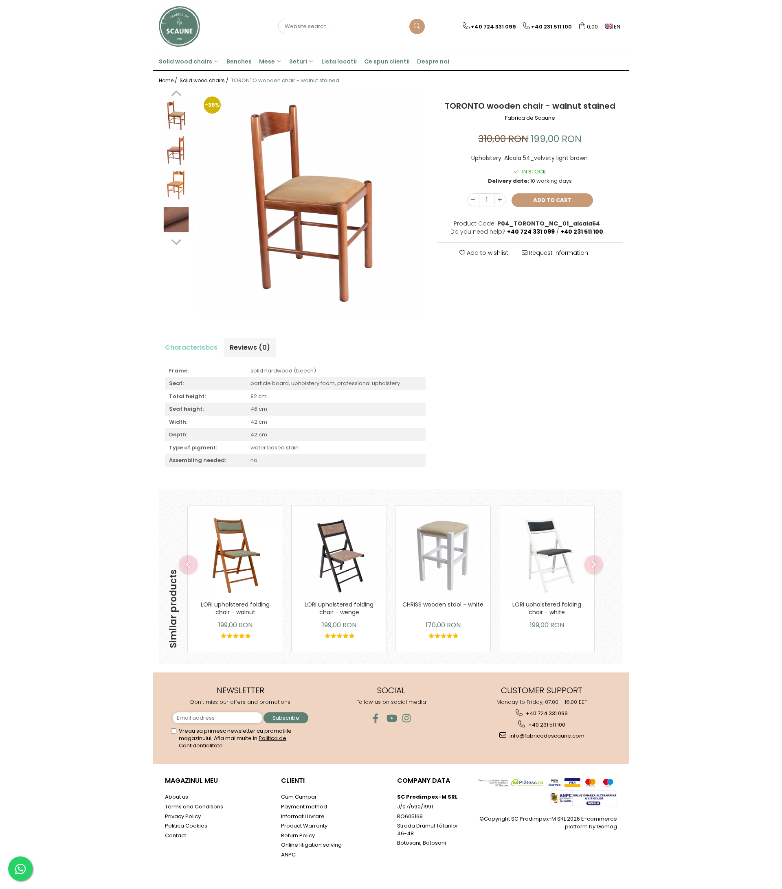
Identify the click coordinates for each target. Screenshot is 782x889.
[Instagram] (407, 718)
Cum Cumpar (299, 797)
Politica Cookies (186, 826)
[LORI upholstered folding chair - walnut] (235, 555)
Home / (168, 80)
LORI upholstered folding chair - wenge (339, 608)
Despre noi (433, 61)
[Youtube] (391, 718)
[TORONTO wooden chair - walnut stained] (311, 204)
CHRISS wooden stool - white (442, 605)
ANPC (288, 854)
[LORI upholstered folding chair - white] (546, 555)
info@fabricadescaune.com (546, 736)
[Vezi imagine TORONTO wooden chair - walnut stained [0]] (176, 116)
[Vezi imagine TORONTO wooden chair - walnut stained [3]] (176, 219)
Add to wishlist (486, 253)
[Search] (417, 26)
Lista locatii (339, 61)
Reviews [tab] (250, 347)
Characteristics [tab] (191, 347)
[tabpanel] (311, 204)
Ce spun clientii (387, 61)
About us (176, 797)
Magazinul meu (191, 780)
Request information (557, 253)
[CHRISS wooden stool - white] (443, 555)
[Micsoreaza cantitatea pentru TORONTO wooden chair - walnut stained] (473, 199)
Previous (176, 94)
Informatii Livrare (303, 816)
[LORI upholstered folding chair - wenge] (339, 555)
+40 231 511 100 (546, 725)
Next (176, 241)
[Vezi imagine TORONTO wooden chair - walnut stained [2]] (176, 185)
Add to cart (552, 200)
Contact (175, 835)
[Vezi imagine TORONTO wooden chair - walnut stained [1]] (176, 150)
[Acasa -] (199, 26)
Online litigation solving (311, 845)
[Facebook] (376, 718)
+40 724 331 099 (546, 713)
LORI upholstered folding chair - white (546, 608)
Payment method (304, 806)
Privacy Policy (183, 816)
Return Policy (298, 835)
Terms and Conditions (194, 806)
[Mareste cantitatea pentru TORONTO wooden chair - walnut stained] (500, 199)
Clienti (293, 780)
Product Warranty (304, 826)
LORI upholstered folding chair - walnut (235, 608)
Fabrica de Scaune (530, 118)
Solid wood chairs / (205, 80)
